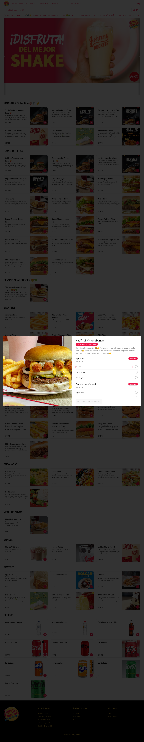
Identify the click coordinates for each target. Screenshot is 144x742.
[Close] (138, 339)
